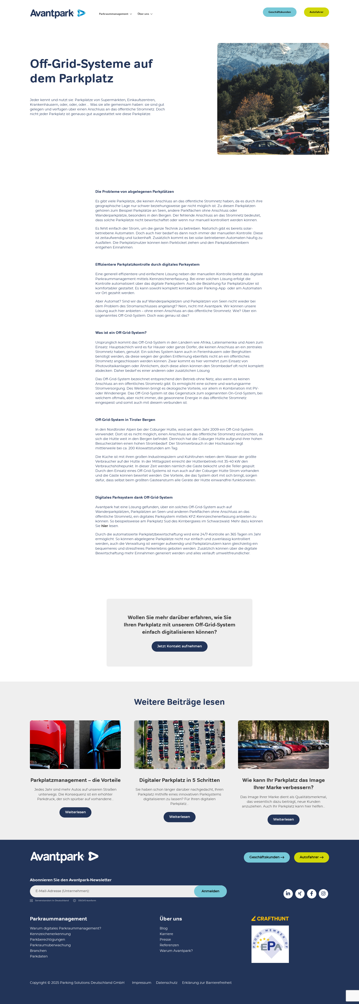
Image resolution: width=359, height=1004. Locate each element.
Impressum (141, 983)
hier (104, 526)
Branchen (38, 951)
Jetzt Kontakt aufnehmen (179, 646)
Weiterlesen (75, 812)
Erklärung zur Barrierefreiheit (207, 983)
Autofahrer (316, 12)
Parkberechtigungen (47, 939)
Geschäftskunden (280, 12)
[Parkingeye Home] (58, 13)
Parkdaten (39, 956)
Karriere (166, 934)
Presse (165, 939)
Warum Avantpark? (176, 951)
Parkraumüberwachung (50, 945)
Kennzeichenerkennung (50, 934)
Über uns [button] (143, 14)
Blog (164, 928)
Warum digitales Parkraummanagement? (65, 928)
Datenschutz (166, 983)
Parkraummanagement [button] (113, 14)
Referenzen (169, 945)
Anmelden (210, 891)
